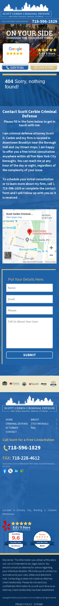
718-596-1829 (24, 447)
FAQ (33, 427)
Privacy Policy (23, 604)
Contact (11, 431)
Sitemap (38, 604)
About (35, 419)
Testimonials (40, 423)
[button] (16, 53)
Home (9, 419)
